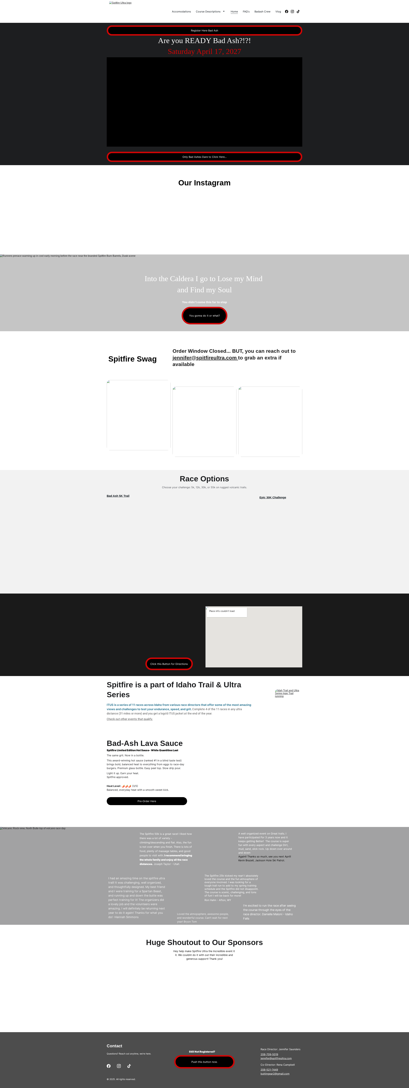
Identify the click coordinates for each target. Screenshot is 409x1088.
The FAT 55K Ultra (270, 531)
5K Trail (124, 495)
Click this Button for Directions (169, 664)
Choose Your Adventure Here (278, 574)
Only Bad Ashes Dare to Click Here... (204, 156)
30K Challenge (276, 497)
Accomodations (181, 11)
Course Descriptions (208, 11)
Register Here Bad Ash (204, 30)
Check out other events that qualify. (130, 719)
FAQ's (246, 11)
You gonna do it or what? (204, 315)
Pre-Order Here (147, 801)
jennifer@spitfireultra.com (205, 358)
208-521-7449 (269, 1069)
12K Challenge (122, 526)
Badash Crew (262, 11)
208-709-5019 (269, 1054)
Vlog (278, 11)
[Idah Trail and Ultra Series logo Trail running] (288, 703)
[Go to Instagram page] (294, 11)
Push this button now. (204, 1061)
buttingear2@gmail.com (275, 1073)
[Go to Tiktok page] (298, 11)
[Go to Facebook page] (288, 11)
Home (234, 11)
